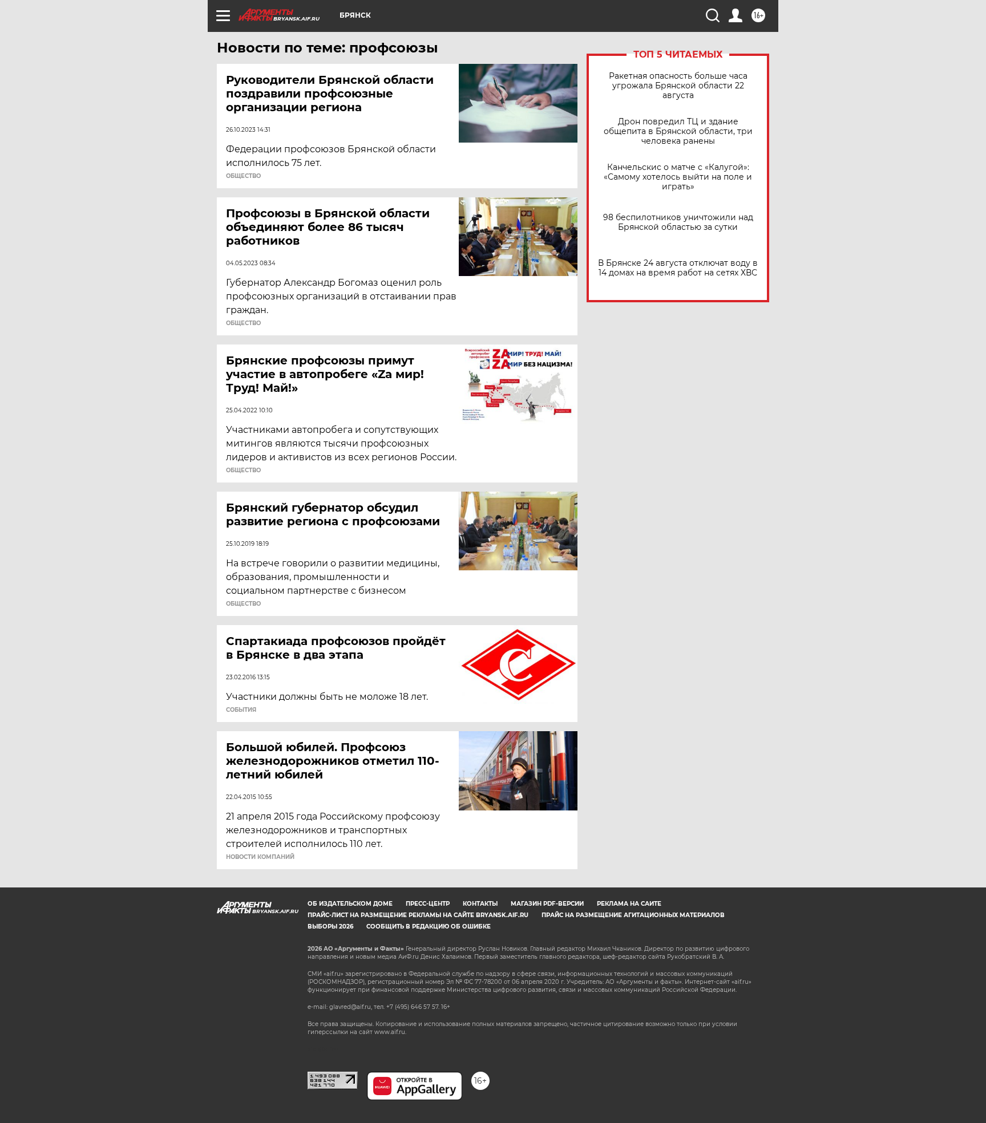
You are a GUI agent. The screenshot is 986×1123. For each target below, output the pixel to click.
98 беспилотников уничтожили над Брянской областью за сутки (678, 222)
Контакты (480, 903)
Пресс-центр (428, 903)
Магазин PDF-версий (547, 903)
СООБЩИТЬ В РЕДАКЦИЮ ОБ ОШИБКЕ (428, 926)
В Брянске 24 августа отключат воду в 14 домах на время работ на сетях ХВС (678, 268)
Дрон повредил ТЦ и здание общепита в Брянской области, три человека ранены (678, 131)
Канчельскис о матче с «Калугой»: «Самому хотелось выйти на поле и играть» (678, 177)
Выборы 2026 (330, 926)
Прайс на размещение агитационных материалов (633, 915)
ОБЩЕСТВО (243, 176)
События (241, 710)
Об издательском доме (350, 903)
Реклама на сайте (629, 903)
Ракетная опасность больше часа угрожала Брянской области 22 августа (678, 85)
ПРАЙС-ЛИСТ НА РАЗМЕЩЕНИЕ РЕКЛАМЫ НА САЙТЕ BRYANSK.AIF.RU (418, 915)
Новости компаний (260, 857)
